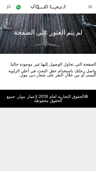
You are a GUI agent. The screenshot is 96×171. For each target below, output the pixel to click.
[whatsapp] (17, 7)
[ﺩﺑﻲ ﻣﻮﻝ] (48, 6)
